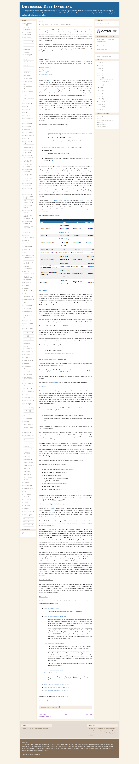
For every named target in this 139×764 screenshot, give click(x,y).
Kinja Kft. (83, 200)
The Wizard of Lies (102, 49)
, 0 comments (53, 707)
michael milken (28, 400)
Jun (101, 78)
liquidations (27, 374)
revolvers (26, 456)
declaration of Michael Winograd (81, 523)
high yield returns (28, 328)
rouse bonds (27, 459)
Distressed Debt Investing (47, 6)
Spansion (26, 474)
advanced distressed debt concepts (28, 54)
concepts (26, 115)
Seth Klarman (27, 466)
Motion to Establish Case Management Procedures (56, 690)
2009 (100, 109)
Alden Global (27, 62)
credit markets (27, 126)
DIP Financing (43, 290)
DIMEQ (25, 138)
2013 (100, 99)
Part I (49, 80)
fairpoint (26, 285)
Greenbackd (100, 119)
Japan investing (28, 354)
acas (25, 45)
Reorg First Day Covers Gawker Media (55, 24)
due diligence (27, 246)
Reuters (47, 108)
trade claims (27, 505)
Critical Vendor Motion (46, 580)
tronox (25, 508)
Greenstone (27, 308)
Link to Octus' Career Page (104, 56)
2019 (100, 68)
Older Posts (89, 714)
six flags (26, 472)
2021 (100, 65)
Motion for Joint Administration (51, 608)
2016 (100, 76)
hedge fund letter (28, 316)
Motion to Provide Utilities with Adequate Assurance (56, 684)
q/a (24, 440)
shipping (26, 468)
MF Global (26, 394)
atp (24, 68)
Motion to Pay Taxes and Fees (51, 673)
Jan (101, 90)
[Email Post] (58, 707)
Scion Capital (27, 462)
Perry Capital (27, 424)
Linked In (26, 371)
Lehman (26, 363)
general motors (28, 299)
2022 (100, 63)
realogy (26, 446)
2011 (100, 104)
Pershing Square (28, 427)
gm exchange (27, 305)
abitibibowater (27, 42)
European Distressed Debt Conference (28, 277)
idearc (25, 336)
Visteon (26, 519)
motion (53, 508)
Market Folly (100, 122)
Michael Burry (27, 397)
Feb (101, 87)
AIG (25, 59)
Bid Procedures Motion (45, 74)
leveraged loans (28, 366)
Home (65, 714)
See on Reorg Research (45, 701)
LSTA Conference (28, 383)
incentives (26, 339)
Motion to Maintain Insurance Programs (53, 670)
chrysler (26, 109)
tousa (25, 502)
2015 (100, 93)
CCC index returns (29, 99)
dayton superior (28, 132)
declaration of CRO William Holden (55, 523)
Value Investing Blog (102, 126)
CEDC (25, 106)
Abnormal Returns (102, 117)
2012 (100, 101)
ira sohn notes (27, 351)
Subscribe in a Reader (103, 23)
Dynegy (26, 249)
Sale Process (42, 387)
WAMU (25, 522)
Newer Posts (42, 714)
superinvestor (27, 485)
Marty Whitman (28, 391)
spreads (26, 482)
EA (24, 252)
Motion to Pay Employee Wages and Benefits (55, 616)
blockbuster (27, 81)
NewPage (26, 411)
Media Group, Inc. (62, 200)
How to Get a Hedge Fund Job (105, 120)
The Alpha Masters (102, 45)
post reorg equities (29, 435)
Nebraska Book (28, 408)
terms (25, 491)
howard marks (27, 333)
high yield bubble (28, 323)
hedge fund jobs (28, 311)
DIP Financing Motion (45, 72)
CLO (25, 112)
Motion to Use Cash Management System (54, 643)
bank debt (26, 75)
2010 (100, 106)
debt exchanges (28, 135)
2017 (100, 73)
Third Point (27, 499)
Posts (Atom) (49, 716)
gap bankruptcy (28, 296)
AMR (25, 65)
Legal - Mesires (28, 360)
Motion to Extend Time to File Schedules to (56, 687)
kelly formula (27, 357)
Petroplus (26, 432)
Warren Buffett (27, 525)
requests (52, 514)
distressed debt (28, 141)
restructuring (27, 449)
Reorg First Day (62, 30)
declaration (56, 382)
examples (26, 282)
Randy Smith (27, 443)
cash (25, 96)
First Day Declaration (45, 70)
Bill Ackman (27, 79)
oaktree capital (28, 418)
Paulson (26, 421)
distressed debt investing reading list (28, 196)
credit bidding (27, 123)
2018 (100, 70)
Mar (101, 85)
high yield (26, 320)
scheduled (55, 190)
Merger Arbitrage (101, 124)
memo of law (53, 521)
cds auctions (27, 103)
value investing (28, 511)
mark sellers (27, 388)
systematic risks (28, 488)
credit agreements (28, 118)
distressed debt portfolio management (28, 216)
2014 (100, 96)
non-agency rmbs (28, 414)
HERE (85, 49)
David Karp (27, 129)
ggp (25, 302)
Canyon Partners (28, 91)
